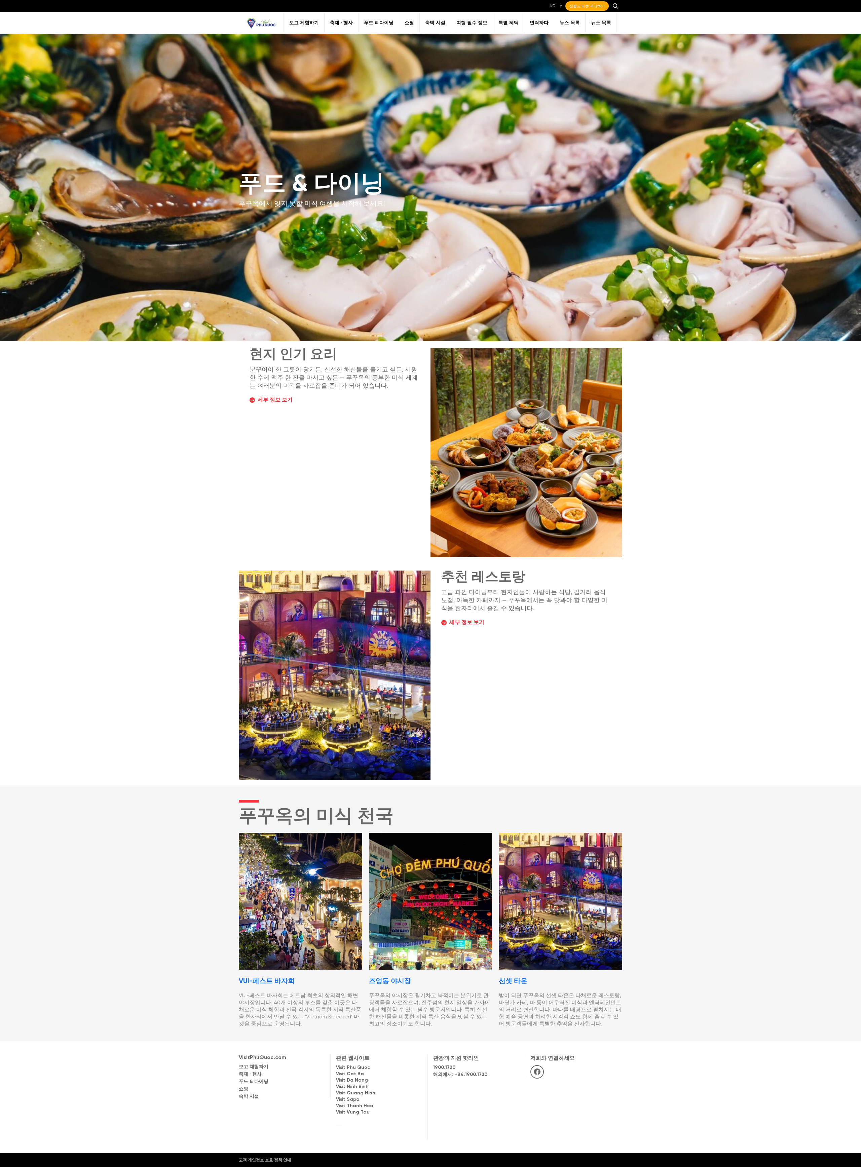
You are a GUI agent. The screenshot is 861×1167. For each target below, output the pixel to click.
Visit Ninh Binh (352, 1086)
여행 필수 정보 (471, 23)
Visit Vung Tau (353, 1112)
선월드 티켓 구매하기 (587, 6)
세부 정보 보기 (275, 400)
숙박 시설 (435, 23)
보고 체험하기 (304, 23)
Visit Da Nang (352, 1080)
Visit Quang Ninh (355, 1093)
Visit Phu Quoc (353, 1067)
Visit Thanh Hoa (354, 1105)
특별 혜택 (508, 23)
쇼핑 (409, 23)
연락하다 (539, 23)
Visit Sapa (348, 1099)
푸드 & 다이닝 (379, 23)
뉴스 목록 (570, 23)
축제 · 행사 (341, 23)
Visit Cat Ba (350, 1074)
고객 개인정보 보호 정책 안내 (265, 1160)
